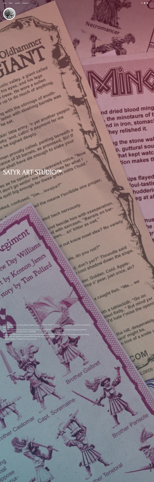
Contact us (26, 3)
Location (17, 3)
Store (4, 3)
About (10, 3)
